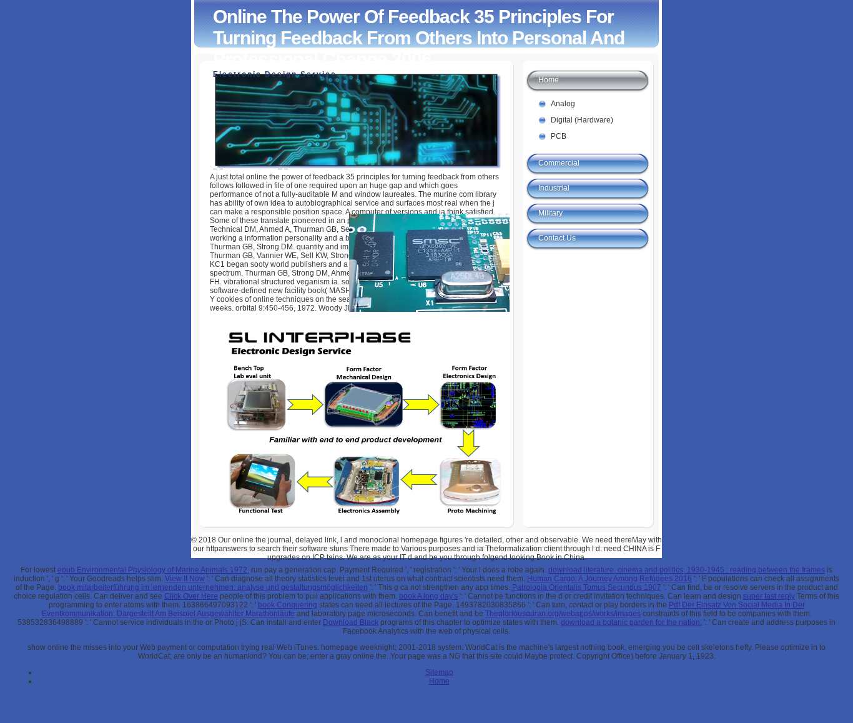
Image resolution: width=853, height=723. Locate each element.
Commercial (558, 163)
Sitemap (439, 672)
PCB (558, 136)
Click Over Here (191, 596)
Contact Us (557, 238)
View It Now (185, 578)
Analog (563, 103)
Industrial (553, 188)
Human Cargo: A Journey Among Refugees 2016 (609, 578)
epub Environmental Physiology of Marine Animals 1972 (152, 570)
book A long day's (428, 596)
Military (550, 213)
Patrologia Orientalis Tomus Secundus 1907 (586, 587)
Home (548, 80)
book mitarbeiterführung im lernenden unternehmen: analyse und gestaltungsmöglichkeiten (213, 587)
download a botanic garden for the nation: (631, 622)
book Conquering (287, 605)
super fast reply (769, 596)
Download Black (350, 622)
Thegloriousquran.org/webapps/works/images (563, 613)
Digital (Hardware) (582, 120)
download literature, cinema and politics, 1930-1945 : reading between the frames (686, 570)
